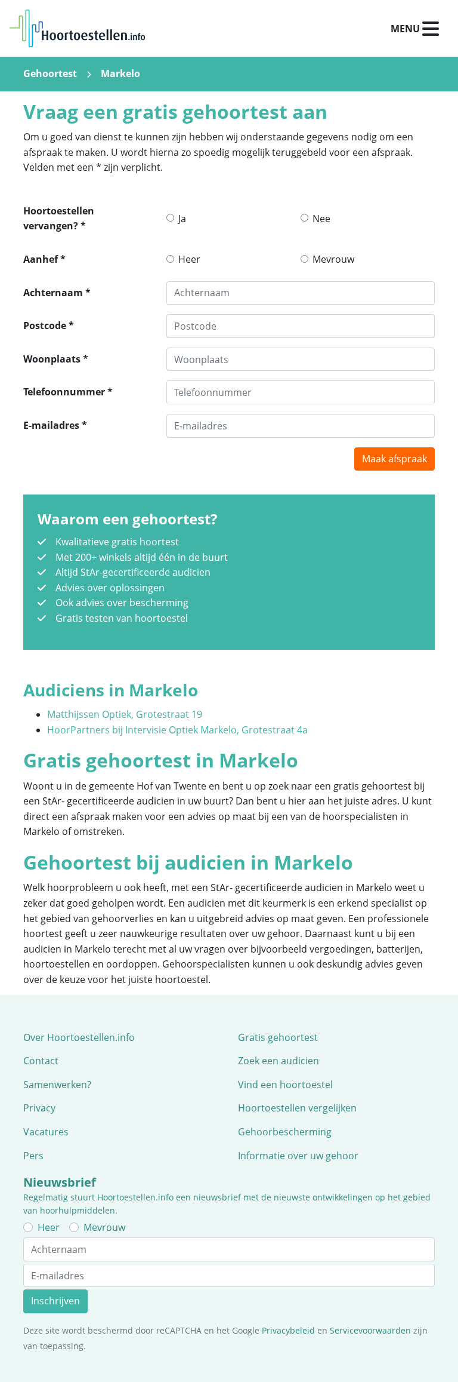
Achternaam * (57, 292)
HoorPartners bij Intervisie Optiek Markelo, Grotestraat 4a (177, 729)
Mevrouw (333, 259)
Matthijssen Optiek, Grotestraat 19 (124, 714)
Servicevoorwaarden (370, 1330)
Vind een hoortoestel (285, 1084)
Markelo (120, 73)
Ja (182, 218)
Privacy (39, 1107)
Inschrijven (55, 1300)
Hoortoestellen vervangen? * (58, 218)
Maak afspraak (394, 458)
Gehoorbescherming (285, 1131)
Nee (321, 218)
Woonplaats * (55, 359)
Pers (33, 1155)
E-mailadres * (55, 425)
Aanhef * (44, 259)
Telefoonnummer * (68, 391)
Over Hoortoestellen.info (79, 1037)
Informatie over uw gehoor (298, 1155)
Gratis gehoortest (278, 1037)
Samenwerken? (57, 1084)
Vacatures (46, 1131)
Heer (189, 259)
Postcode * (48, 325)
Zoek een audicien (278, 1060)
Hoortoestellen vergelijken (297, 1107)
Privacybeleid (288, 1330)
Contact (40, 1060)
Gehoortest (50, 73)
